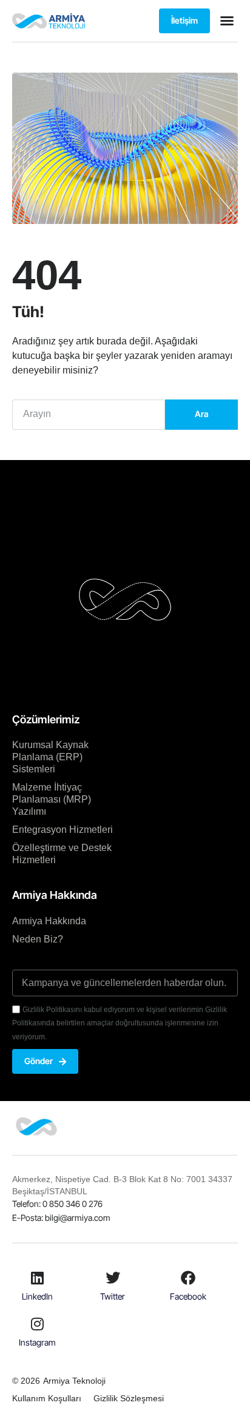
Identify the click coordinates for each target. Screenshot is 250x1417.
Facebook (188, 1296)
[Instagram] (37, 1324)
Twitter (112, 1296)
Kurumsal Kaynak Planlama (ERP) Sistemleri (50, 757)
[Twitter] (113, 1278)
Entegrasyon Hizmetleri (62, 829)
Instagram (37, 1342)
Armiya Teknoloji (74, 1381)
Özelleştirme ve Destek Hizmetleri (62, 854)
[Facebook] (188, 1278)
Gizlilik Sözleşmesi (128, 1398)
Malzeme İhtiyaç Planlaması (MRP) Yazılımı (51, 799)
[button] (227, 20)
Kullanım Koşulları (46, 1398)
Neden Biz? (37, 939)
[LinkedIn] (37, 1278)
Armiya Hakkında (49, 921)
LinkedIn (37, 1296)
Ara (202, 414)
